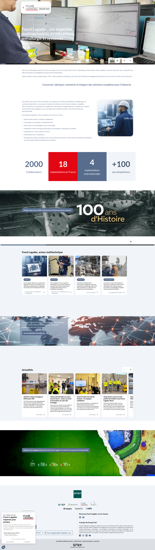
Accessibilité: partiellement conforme (64, 541)
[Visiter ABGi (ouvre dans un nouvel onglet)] (89, 508)
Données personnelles (87, 541)
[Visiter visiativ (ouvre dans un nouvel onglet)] (67, 508)
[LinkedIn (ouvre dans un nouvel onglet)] (80, 517)
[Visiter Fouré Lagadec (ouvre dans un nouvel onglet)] (84, 504)
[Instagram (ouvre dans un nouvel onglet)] (83, 535)
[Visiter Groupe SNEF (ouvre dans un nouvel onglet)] (77, 494)
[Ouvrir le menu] (23, 7)
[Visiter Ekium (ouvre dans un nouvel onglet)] (73, 504)
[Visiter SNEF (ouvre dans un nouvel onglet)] (61, 504)
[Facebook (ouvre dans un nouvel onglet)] (80, 535)
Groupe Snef (96, 541)
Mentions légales (78, 541)
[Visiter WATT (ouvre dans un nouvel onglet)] (94, 503)
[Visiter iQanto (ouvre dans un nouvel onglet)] (79, 508)
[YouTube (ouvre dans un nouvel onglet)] (83, 517)
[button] (75, 62)
